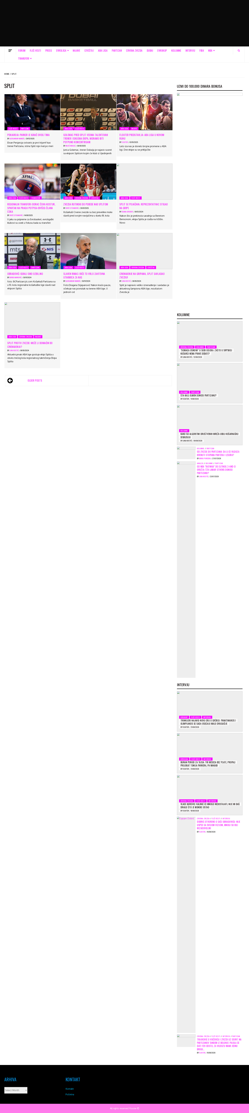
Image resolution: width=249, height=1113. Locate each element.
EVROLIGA (61, 50)
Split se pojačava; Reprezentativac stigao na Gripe (143, 206)
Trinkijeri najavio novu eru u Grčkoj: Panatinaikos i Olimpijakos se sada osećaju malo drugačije (208, 722)
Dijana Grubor (127, 211)
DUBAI (150, 50)
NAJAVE (76, 50)
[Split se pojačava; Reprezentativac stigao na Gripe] (144, 182)
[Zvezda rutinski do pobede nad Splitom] (88, 182)
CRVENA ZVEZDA (134, 50)
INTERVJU (190, 50)
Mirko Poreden (205, 458)
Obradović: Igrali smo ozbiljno (25, 274)
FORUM (22, 50)
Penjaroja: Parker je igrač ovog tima (28, 135)
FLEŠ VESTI (35, 50)
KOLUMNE (176, 50)
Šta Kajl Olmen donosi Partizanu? (199, 395)
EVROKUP (162, 50)
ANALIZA (200, 463)
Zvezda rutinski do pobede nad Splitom (85, 204)
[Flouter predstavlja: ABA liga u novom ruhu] (144, 112)
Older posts (35, 380)
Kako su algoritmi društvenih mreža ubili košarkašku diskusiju (209, 435)
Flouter (125, 142)
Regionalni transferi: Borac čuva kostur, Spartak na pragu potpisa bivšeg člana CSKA (31, 207)
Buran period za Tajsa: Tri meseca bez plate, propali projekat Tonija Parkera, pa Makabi (208, 764)
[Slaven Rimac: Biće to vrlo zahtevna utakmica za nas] (88, 251)
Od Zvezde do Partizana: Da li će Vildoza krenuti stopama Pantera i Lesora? (218, 453)
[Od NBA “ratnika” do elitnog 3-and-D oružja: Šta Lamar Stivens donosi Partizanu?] (186, 569)
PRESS (48, 50)
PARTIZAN (117, 50)
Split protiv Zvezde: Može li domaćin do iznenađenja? (30, 344)
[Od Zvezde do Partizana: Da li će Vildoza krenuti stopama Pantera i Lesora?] (186, 452)
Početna (70, 1094)
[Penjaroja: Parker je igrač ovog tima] (32, 112)
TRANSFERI (23, 58)
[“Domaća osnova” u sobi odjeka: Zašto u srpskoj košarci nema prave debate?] (210, 341)
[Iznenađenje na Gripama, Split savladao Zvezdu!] (144, 251)
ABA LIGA (102, 50)
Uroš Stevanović (16, 215)
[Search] (239, 50)
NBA (210, 50)
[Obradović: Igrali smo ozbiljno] (32, 251)
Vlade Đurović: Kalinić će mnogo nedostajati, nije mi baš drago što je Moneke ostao (210, 805)
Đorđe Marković (16, 277)
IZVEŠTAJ (89, 50)
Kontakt (70, 1088)
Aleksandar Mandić (17, 138)
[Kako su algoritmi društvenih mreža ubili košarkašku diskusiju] (210, 425)
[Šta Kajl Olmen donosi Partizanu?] (210, 383)
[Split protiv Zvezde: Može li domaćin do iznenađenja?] (32, 320)
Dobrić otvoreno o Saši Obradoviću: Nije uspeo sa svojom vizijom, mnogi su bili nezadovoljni (218, 825)
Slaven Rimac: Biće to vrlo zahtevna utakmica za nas (84, 275)
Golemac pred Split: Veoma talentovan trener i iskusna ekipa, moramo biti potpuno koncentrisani (85, 138)
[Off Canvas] (10, 51)
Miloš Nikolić (71, 145)
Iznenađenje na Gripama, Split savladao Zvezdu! (142, 275)
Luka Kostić (126, 281)
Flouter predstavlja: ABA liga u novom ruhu (141, 136)
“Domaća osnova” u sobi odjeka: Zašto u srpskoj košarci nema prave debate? (206, 352)
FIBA (201, 50)
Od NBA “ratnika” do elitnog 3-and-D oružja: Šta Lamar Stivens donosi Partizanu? (216, 470)
